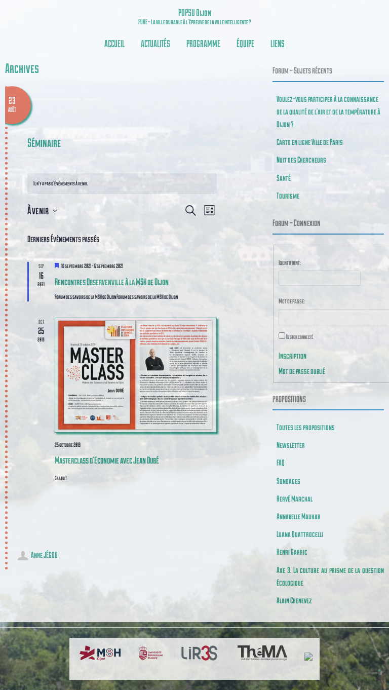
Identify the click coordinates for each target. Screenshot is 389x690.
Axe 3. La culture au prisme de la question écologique (330, 576)
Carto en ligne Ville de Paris (310, 141)
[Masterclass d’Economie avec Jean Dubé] (135, 375)
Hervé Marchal (295, 498)
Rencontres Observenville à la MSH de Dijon (112, 281)
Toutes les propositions (306, 427)
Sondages (288, 480)
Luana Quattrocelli (300, 534)
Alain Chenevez (294, 600)
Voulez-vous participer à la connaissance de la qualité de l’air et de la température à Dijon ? (328, 111)
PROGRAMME (203, 43)
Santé (284, 177)
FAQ (281, 462)
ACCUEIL (114, 43)
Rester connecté (300, 336)
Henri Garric (292, 551)
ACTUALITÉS (155, 43)
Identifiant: (290, 262)
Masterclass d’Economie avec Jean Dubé (107, 459)
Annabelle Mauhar (299, 516)
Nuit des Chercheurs (301, 159)
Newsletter (291, 444)
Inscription (292, 355)
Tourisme (288, 195)
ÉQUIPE (245, 43)
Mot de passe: (292, 301)
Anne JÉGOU (44, 554)
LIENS (277, 43)
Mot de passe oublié (302, 370)
